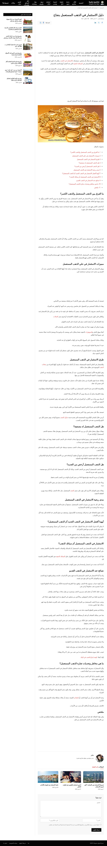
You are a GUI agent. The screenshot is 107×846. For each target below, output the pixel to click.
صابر (99, 18)
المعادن (76, 698)
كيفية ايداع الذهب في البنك (89, 657)
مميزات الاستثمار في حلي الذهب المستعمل (86, 156)
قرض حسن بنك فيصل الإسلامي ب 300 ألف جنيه (13, 45)
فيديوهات (6, 3)
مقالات (13, 3)
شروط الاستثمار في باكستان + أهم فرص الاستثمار (94, 786)
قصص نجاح (19, 3)
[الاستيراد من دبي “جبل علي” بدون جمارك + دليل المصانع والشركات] (27, 72)
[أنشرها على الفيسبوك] (102, 22)
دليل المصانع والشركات (26, 3)
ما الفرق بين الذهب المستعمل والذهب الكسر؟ (85, 152)
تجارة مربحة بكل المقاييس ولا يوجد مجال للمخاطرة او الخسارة (13, 28)
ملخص (97, 187)
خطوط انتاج (61, 3)
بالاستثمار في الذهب (66, 61)
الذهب (72, 491)
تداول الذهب (64, 417)
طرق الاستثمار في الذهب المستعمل (88, 159)
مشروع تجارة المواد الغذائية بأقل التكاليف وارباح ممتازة (14, 62)
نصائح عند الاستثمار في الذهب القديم (88, 180)
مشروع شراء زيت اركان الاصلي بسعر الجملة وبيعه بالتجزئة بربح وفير (13, 37)
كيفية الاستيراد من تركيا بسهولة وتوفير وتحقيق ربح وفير (14, 20)
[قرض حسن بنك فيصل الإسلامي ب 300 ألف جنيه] (27, 47)
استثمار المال (48, 3)
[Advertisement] (71, 39)
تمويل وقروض (41, 3)
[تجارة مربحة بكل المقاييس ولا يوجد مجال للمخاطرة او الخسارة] (27, 30)
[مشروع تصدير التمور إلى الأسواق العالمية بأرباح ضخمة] (27, 55)
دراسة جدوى (67, 3)
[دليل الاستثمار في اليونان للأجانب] (48, 777)
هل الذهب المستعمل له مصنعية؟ (89, 163)
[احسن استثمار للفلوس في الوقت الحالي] (70, 777)
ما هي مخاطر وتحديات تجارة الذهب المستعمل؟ (84, 184)
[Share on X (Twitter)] (98, 22)
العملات (56, 317)
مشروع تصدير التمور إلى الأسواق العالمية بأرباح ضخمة (13, 53)
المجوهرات (88, 332)
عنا (28, 843)
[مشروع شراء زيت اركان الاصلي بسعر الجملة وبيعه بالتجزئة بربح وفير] (27, 38)
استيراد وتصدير (55, 3)
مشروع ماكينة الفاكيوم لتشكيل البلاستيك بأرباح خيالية (14, 79)
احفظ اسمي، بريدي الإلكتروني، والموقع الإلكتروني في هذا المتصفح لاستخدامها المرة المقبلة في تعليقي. (74, 825)
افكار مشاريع (74, 3)
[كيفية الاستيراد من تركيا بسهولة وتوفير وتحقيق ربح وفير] (27, 21)
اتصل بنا (5, 843)
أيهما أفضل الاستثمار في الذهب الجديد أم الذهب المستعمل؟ (81, 173)
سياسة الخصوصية (13, 843)
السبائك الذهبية (78, 64)
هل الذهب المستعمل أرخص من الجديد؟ (87, 166)
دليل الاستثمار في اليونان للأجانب (49, 785)
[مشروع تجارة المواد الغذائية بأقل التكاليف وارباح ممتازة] (27, 64)
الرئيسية (81, 3)
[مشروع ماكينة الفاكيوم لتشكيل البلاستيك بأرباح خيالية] (27, 80)
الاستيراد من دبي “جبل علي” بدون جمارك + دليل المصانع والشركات (13, 70)
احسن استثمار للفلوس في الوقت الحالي (72, 786)
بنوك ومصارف (34, 3)
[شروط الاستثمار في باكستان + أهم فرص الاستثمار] (93, 777)
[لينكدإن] (95, 22)
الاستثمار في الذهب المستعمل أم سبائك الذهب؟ (84, 177)
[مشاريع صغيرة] (96, 3)
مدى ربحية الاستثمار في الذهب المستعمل (86, 170)
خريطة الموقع (22, 843)
